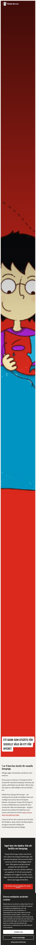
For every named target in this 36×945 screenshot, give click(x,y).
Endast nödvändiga (18, 937)
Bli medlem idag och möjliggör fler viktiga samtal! (18, 886)
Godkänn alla (18, 932)
